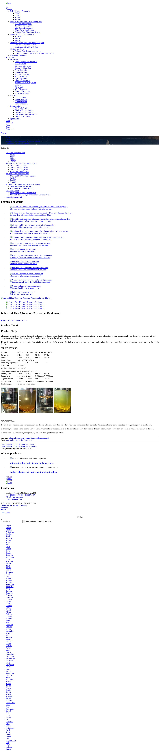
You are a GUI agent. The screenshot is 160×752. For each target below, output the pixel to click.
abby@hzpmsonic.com (14, 497)
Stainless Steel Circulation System (27, 32)
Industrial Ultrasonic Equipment (22, 34)
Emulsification (15, 106)
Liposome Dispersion (23, 66)
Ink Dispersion (20, 64)
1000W (17, 17)
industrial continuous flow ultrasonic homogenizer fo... (30, 221)
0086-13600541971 (13, 495)
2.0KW (17, 38)
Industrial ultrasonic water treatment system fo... (33, 472)
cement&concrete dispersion (25, 83)
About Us (9, 123)
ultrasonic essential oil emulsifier (22, 252)
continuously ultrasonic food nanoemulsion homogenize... (31, 233)
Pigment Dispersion (22, 74)
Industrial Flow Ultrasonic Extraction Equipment (28, 270)
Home (8, 7)
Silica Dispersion (21, 70)
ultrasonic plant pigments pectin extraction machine (29, 245)
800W (17, 15)
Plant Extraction (21, 102)
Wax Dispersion (21, 89)
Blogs (8, 127)
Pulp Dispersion (21, 76)
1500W (17, 19)
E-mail (7, 513)
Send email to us (7, 320)
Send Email (5, 507)
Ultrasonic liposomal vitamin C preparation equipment (29, 438)
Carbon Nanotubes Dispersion (26, 62)
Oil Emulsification (21, 108)
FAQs (8, 125)
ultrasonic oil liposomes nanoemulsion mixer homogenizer (31, 227)
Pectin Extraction (21, 104)
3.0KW (17, 41)
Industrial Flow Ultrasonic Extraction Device (17, 444)
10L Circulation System (23, 26)
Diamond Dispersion (22, 91)
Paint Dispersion (21, 72)
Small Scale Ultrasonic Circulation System (26, 22)
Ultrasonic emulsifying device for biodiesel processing (30, 282)
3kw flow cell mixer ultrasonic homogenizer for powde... (31, 209)
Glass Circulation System (24, 30)
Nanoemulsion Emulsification (26, 114)
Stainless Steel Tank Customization (28, 51)
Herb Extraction (21, 100)
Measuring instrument (18, 55)
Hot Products (6, 505)
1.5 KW (18, 36)
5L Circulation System (23, 24)
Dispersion (14, 60)
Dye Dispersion (21, 79)
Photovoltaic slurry (22, 93)
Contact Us (10, 129)
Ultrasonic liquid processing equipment (24, 288)
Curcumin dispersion (22, 81)
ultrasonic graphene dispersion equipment (25, 276)
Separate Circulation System (25, 45)
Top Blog (23, 505)
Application (10, 57)
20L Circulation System (23, 28)
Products (9, 9)
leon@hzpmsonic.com (14, 499)
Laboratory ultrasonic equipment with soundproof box (30, 258)
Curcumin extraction (22, 116)
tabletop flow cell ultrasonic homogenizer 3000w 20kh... (31, 215)
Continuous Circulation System (26, 47)
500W (17, 13)
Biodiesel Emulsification (24, 110)
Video (8, 121)
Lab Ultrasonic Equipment (20, 11)
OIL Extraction (20, 97)
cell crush (18, 85)
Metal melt (19, 87)
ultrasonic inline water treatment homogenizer (32, 463)
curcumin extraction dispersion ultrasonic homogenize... (30, 239)
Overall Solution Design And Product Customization (34, 53)
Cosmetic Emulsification (24, 112)
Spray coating (15, 119)
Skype (3, 510)
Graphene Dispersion (23, 68)
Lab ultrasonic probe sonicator (21, 294)
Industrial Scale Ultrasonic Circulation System (27, 43)
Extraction (14, 95)
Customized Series (17, 49)
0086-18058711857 (28, 495)
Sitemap (15, 505)
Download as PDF (20, 320)
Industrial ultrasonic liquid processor (23, 264)
